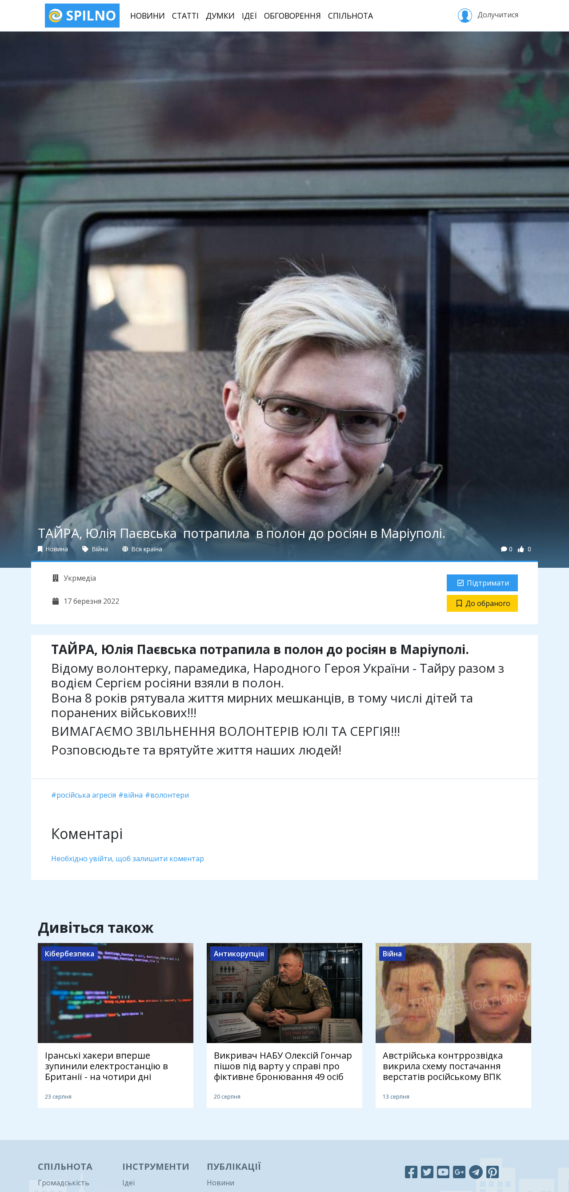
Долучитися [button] (497, 15)
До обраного (487, 603)
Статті (185, 15)
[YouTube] (443, 1171)
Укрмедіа (79, 578)
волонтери (169, 795)
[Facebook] (411, 1171)
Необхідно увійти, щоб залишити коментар (127, 858)
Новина (56, 549)
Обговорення (292, 15)
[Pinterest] (492, 1171)
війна (133, 795)
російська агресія (86, 795)
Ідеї (249, 15)
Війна (99, 549)
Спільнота (350, 15)
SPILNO (89, 15)
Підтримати (488, 583)
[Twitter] (427, 1171)
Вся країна (146, 549)
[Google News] (459, 1171)
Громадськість (63, 1183)
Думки (220, 15)
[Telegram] (476, 1171)
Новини (147, 15)
